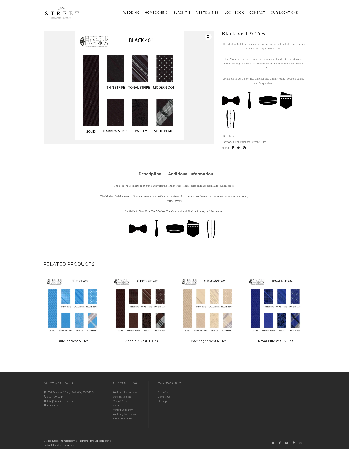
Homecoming (156, 12)
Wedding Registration (125, 392)
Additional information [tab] (190, 174)
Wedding (131, 12)
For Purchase (242, 141)
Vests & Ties (207, 12)
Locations (52, 405)
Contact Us (164, 396)
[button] (208, 37)
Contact (257, 12)
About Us (163, 392)
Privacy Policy (86, 441)
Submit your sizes (123, 409)
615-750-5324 (54, 396)
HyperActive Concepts (71, 445)
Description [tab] (150, 174)
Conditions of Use (103, 441)
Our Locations (284, 12)
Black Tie (182, 12)
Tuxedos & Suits (122, 396)
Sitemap (162, 401)
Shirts (116, 405)
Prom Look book (122, 418)
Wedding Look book (124, 414)
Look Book (234, 12)
